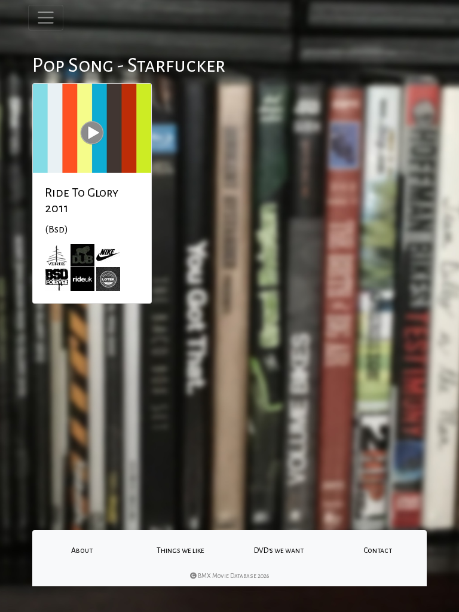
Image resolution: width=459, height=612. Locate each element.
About (82, 550)
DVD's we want (279, 550)
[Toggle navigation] (45, 17)
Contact (377, 550)
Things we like (180, 550)
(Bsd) (56, 229)
